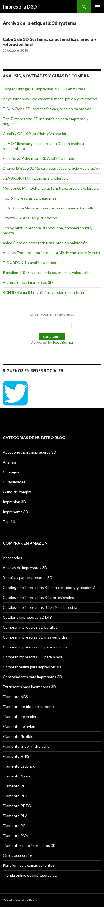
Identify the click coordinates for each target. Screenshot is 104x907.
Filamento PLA (15, 815)
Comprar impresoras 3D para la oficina (35, 647)
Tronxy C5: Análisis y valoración (30, 218)
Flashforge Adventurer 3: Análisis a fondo (38, 158)
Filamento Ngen (16, 776)
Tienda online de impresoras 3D (30, 875)
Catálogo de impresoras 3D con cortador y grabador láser (52, 587)
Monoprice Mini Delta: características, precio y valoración (52, 188)
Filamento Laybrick (19, 766)
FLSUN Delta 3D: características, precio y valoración (47, 108)
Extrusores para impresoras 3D (29, 686)
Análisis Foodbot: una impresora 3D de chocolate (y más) (51, 252)
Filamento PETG (17, 805)
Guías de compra (17, 491)
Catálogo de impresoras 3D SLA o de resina (40, 607)
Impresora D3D (20, 7)
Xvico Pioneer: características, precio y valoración (45, 242)
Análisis (9, 462)
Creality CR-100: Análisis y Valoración (35, 133)
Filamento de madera (21, 716)
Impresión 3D (14, 501)
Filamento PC (14, 786)
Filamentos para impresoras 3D (29, 845)
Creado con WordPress (20, 900)
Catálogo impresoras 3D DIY (27, 617)
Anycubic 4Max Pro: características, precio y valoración (50, 98)
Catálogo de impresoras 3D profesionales (38, 597)
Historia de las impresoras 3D (28, 282)
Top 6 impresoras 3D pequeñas (30, 198)
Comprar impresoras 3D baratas (30, 627)
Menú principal (97, 6)
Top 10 (9, 521)
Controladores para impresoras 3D (32, 676)
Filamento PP (14, 825)
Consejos (11, 472)
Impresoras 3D (15, 511)
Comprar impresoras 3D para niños (32, 657)
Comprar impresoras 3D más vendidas (35, 637)
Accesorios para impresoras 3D (29, 452)
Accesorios (12, 557)
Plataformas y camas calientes (29, 865)
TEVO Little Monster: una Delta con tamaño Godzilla (48, 208)
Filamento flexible (18, 736)
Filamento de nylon (19, 726)
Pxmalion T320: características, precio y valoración (46, 272)
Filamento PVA (15, 835)
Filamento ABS (15, 696)
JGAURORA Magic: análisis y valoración (37, 178)
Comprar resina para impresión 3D (32, 666)
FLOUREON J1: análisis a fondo (29, 262)
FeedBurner (63, 342)
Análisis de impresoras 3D (25, 567)
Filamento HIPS (16, 756)
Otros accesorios (18, 855)
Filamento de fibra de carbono (28, 706)
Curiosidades (14, 482)
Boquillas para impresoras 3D (27, 577)
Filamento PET (15, 795)
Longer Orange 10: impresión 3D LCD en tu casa (44, 89)
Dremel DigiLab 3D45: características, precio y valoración (51, 168)
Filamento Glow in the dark (26, 746)
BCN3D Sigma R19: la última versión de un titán (43, 292)
